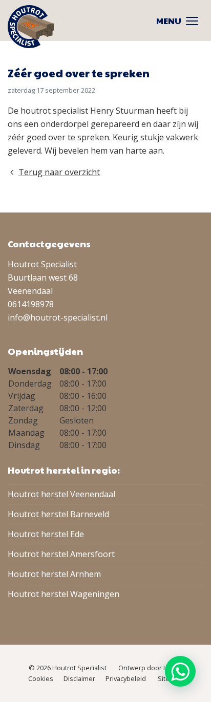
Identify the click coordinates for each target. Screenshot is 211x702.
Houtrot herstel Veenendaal (61, 494)
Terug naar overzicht (59, 172)
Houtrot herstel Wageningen (63, 594)
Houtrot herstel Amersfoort (61, 554)
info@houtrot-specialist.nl (58, 317)
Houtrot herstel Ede (46, 534)
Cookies (40, 678)
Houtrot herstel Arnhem (54, 574)
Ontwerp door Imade (150, 667)
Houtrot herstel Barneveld (58, 514)
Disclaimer (79, 678)
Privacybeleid (126, 678)
